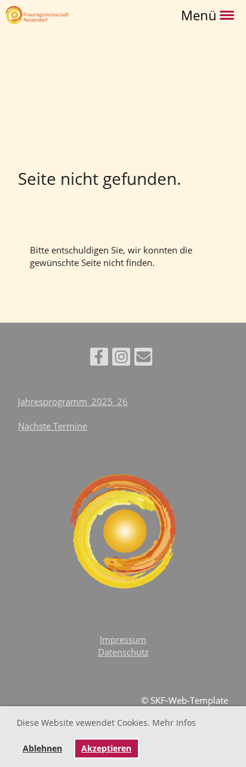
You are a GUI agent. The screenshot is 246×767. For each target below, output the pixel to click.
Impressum (123, 639)
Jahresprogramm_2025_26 (73, 401)
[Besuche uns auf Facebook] (99, 359)
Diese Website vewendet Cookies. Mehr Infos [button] (106, 722)
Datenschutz (123, 652)
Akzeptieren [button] (106, 748)
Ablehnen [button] (42, 748)
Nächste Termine (52, 426)
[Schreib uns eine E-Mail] (143, 359)
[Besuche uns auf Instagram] (121, 359)
